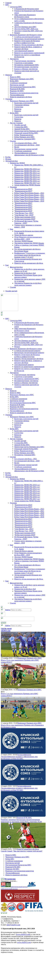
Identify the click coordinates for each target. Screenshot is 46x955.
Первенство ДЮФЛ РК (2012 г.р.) (27, 173)
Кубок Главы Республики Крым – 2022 (29, 193)
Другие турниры (16, 123)
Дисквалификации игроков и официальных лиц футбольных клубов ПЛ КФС (19, 758)
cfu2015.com (5, 631)
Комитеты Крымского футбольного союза (26, 35)
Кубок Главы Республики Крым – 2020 (29, 197)
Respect (17, 33)
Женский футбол (16, 267)
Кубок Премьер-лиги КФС (24, 137)
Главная (8, 3)
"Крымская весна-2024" (23, 189)
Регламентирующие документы (26, 67)
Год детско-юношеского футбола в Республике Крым (27, 250)
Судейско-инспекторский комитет (27, 37)
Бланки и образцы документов (26, 69)
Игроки (8, 159)
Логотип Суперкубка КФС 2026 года (28, 31)
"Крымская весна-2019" (23, 209)
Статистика (18, 107)
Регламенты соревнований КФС (26, 65)
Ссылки (13, 141)
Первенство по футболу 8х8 (25, 273)
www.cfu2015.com (23, 934)
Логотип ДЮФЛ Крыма (23, 241)
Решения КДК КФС (17, 89)
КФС (7, 5)
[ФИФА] (34, 911)
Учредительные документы (24, 61)
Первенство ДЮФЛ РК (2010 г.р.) (27, 169)
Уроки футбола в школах (23, 235)
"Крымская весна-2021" (23, 205)
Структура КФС (16, 7)
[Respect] (20, 901)
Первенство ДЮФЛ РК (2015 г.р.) (27, 179)
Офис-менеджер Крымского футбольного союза (25, 16)
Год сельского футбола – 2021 (25, 143)
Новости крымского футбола (21, 97)
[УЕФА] (20, 911)
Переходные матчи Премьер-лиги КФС (29, 131)
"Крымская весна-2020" (23, 207)
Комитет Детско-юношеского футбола (28, 45)
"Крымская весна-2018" (23, 211)
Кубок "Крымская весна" (23, 135)
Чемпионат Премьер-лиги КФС (22, 79)
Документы (14, 59)
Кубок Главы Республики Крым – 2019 (29, 199)
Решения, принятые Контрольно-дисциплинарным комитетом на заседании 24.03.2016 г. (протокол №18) (21, 821)
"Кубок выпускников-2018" (24, 219)
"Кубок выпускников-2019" (24, 217)
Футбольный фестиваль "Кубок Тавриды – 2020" (26, 222)
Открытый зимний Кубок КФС (26, 133)
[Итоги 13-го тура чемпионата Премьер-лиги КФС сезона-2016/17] (23, 656)
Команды (17, 109)
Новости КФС (15, 77)
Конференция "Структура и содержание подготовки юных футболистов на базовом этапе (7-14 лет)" (29, 255)
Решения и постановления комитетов (24, 93)
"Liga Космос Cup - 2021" (24, 213)
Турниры (8, 99)
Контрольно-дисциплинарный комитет (29, 39)
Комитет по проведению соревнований (29, 53)
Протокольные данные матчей (25, 149)
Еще (11, 229)
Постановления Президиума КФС (23, 87)
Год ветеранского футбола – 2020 (27, 145)
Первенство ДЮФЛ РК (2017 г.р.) (27, 183)
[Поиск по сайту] (2, 607)
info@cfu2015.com (13, 925)
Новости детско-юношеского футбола (28, 263)
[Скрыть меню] (2, 623)
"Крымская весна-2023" (23, 191)
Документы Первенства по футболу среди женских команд (28, 284)
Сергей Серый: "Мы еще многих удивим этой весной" (22, 851)
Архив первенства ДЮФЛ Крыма (27, 185)
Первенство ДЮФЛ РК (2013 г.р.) (27, 175)
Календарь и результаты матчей (26, 103)
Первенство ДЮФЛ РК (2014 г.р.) (27, 177)
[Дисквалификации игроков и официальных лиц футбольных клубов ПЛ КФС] (23, 753)
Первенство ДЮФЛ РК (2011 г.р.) (27, 171)
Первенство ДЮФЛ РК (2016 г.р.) (27, 181)
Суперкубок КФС (21, 127)
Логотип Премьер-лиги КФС (25, 27)
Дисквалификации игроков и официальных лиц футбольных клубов (29, 154)
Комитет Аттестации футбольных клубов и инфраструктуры (27, 42)
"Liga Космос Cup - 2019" (24, 215)
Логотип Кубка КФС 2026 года (26, 29)
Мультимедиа (10, 879)
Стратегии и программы (23, 63)
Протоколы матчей (17, 85)
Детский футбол (11, 161)
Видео (16, 147)
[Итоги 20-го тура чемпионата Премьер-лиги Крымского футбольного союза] (23, 721)
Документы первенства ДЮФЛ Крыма (29, 243)
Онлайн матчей (20, 125)
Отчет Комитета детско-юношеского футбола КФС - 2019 (28, 238)
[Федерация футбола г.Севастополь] (11, 911)
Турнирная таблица (21, 105)
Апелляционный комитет (24, 51)
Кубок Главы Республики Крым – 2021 (29, 195)
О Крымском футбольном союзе (26, 9)
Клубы (7, 157)
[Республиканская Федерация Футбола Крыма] (4, 911)
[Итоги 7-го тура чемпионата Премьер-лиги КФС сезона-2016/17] (23, 688)
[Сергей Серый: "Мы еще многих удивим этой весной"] (23, 847)
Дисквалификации (17, 95)
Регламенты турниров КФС (24, 139)
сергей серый (6, 629)
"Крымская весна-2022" (23, 203)
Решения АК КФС (17, 91)
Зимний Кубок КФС (22, 129)
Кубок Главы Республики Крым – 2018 (29, 201)
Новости (8, 75)
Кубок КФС (14, 81)
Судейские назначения (18, 83)
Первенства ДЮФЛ (17, 163)
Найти (7, 610)
